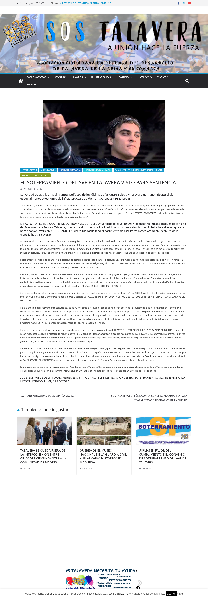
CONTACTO (162, 77)
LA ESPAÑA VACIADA (48, 170)
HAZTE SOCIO (145, 77)
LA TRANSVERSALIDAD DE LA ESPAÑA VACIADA (48, 395)
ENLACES (31, 84)
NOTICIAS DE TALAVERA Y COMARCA (97, 170)
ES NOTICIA (77, 77)
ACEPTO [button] (171, 593)
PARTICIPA (124, 77)
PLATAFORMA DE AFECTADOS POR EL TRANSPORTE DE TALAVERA (139, 170)
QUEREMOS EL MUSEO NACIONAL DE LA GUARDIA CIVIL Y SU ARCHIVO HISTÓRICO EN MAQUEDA (103, 456)
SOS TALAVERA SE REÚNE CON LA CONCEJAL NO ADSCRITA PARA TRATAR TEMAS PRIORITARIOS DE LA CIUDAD (149, 398)
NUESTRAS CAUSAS (101, 77)
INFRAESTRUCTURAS (29, 170)
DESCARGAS (60, 77)
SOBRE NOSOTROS (36, 77)
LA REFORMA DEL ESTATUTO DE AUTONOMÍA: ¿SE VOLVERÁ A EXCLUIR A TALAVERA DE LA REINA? (85, 5)
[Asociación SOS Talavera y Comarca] (21, 81)
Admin (39, 189)
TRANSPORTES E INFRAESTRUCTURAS (35, 175)
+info (180, 593)
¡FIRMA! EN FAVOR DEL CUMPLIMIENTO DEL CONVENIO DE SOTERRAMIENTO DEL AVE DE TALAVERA (162, 456)
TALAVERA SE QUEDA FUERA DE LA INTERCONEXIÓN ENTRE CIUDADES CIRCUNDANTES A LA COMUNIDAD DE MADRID (43, 456)
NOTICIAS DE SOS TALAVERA (69, 170)
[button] (47, 77)
